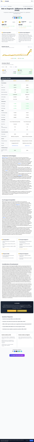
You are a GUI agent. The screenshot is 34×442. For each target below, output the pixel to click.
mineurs (29, 163)
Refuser (27, 440)
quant (6, 170)
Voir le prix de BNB (12, 310)
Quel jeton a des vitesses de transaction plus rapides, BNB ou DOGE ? (14, 321)
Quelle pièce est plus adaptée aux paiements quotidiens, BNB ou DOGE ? (15, 329)
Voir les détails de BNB (5, 27)
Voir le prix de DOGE (22, 310)
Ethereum (20, 175)
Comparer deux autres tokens (28, 6)
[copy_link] (12, 17)
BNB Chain (18, 204)
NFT (31, 176)
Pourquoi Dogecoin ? (24, 239)
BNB (2, 157)
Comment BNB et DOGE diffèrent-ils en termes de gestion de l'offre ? (14, 326)
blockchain (9, 226)
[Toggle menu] (32, 1)
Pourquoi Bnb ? (6, 239)
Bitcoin (4, 217)
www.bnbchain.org (15, 145)
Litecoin (19, 163)
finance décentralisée (17, 176)
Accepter (31, 440)
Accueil (1, 6)
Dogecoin (6, 157)
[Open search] (31, 1)
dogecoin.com (27, 145)
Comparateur (5, 6)
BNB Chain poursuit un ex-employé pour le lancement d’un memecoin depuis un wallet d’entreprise (8, 341)
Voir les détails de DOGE (22, 27)
